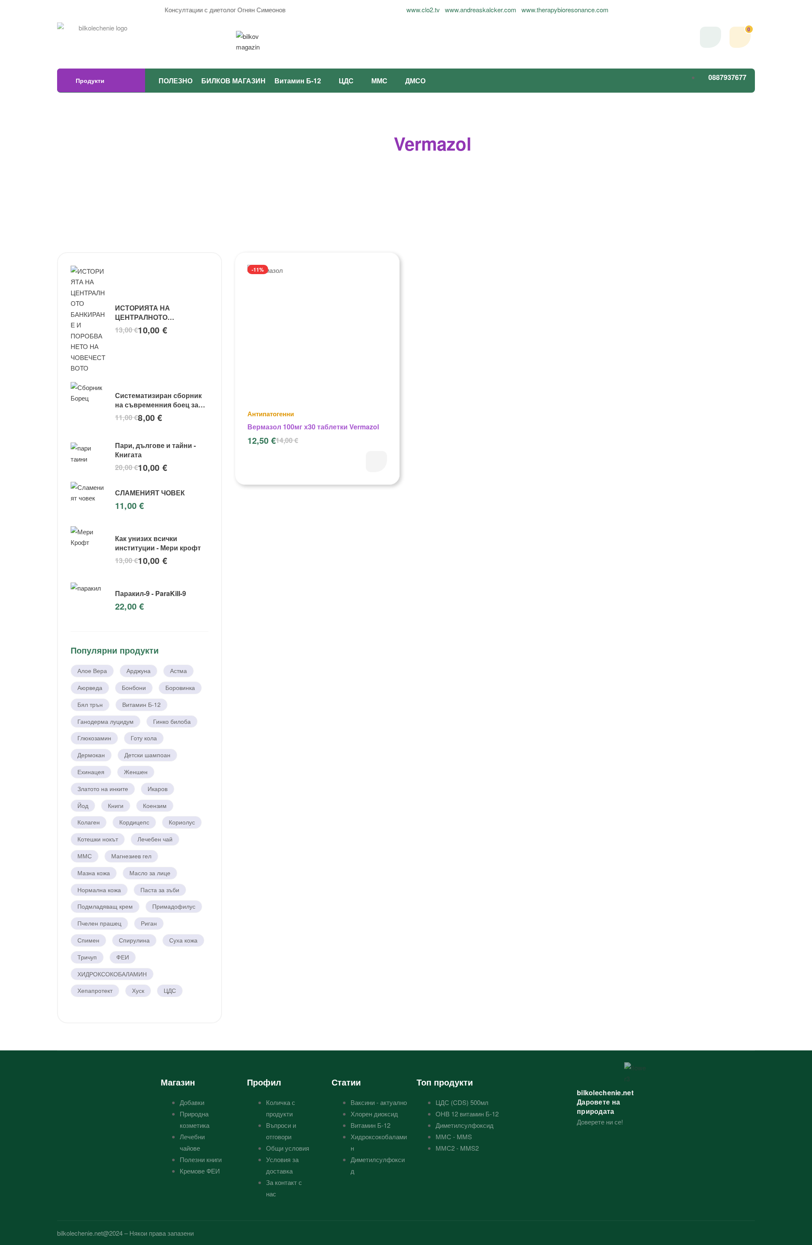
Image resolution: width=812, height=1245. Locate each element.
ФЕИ (122, 957)
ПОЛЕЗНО (175, 80)
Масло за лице (149, 872)
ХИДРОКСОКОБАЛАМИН (112, 974)
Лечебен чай (155, 839)
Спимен (88, 940)
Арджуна (138, 670)
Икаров (157, 788)
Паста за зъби (159, 889)
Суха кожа (183, 940)
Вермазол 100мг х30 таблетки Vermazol (313, 426)
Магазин (178, 1082)
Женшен (136, 771)
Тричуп (87, 957)
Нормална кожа (99, 889)
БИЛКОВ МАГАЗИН (233, 80)
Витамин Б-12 (297, 80)
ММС (379, 80)
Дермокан (91, 754)
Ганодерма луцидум (105, 721)
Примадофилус (173, 906)
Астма (178, 670)
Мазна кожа (93, 872)
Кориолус (182, 822)
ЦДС (346, 80)
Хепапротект (94, 990)
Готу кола (144, 738)
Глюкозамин (94, 738)
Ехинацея (90, 771)
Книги (115, 805)
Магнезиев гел (131, 856)
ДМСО (415, 80)
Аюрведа (89, 687)
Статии (346, 1082)
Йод (82, 805)
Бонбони (134, 687)
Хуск (138, 990)
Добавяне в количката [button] (376, 461)
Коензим (155, 805)
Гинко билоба (172, 721)
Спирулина (134, 940)
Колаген (88, 822)
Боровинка (180, 687)
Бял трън (90, 704)
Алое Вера (92, 670)
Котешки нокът (97, 839)
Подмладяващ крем (105, 906)
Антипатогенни (270, 413)
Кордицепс (134, 822)
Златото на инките (102, 788)
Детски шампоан (147, 754)
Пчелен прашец (99, 923)
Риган (149, 923)
